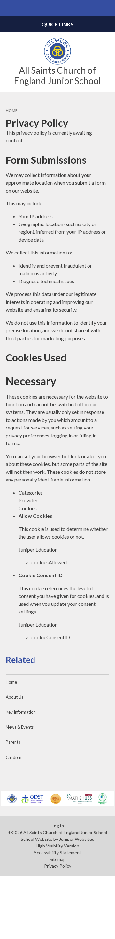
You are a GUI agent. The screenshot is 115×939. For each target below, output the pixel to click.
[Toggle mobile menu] (8, 8)
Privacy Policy (57, 866)
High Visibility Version (57, 845)
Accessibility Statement (57, 852)
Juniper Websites (76, 839)
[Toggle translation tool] (91, 8)
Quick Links (57, 24)
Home (11, 110)
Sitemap (58, 859)
